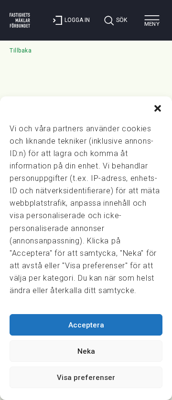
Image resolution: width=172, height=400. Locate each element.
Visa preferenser (86, 377)
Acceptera (86, 325)
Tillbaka (21, 50)
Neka (86, 351)
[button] (157, 108)
